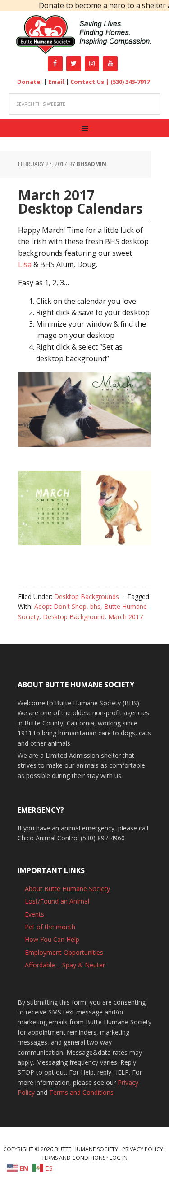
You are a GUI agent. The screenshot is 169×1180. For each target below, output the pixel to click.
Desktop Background (74, 616)
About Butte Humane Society (67, 888)
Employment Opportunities (64, 952)
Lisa (25, 264)
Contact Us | (90, 82)
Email (56, 82)
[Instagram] (92, 63)
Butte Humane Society (84, 34)
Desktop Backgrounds (86, 596)
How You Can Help (52, 939)
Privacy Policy (142, 1149)
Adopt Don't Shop (60, 606)
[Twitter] (73, 63)
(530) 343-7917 (130, 82)
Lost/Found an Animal (57, 901)
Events (34, 914)
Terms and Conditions (81, 1092)
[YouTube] (110, 63)
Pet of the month (50, 926)
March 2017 (125, 616)
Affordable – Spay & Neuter (65, 965)
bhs (95, 606)
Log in (119, 1158)
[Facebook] (55, 63)
